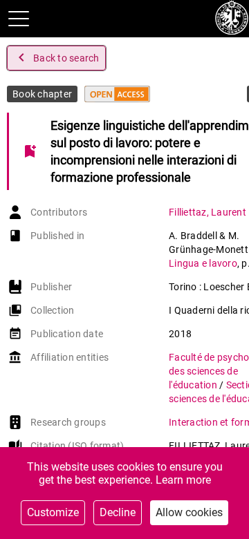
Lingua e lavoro (203, 263)
